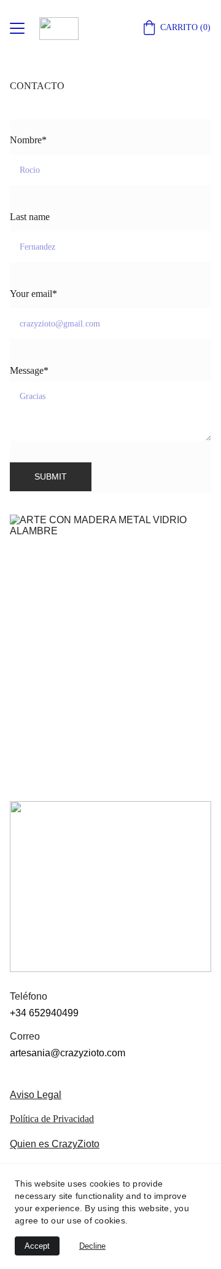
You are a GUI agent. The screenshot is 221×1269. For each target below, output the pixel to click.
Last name (30, 217)
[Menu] (17, 28)
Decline (92, 1246)
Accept (37, 1246)
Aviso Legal (35, 1094)
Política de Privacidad (52, 1118)
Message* (29, 370)
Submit (50, 476)
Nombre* (28, 140)
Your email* (33, 293)
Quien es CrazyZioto (54, 1144)
